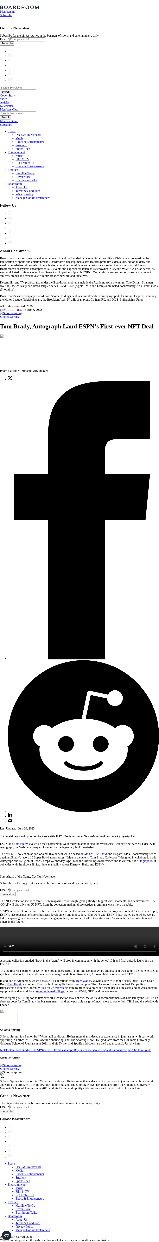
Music (19, 155)
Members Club (9, 109)
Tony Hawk (14, 984)
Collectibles (57, 1050)
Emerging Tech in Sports (136, 1050)
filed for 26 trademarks (54, 987)
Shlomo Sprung (9, 316)
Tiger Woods (83, 980)
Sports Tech (23, 148)
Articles (5, 102)
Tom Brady (21, 843)
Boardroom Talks (26, 180)
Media (19, 138)
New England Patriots (107, 1050)
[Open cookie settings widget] (6, 1235)
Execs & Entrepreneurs (30, 141)
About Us (22, 187)
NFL (3, 1050)
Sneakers (21, 145)
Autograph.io (144, 861)
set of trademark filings (50, 991)
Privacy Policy (24, 194)
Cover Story (7, 95)
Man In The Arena (95, 854)
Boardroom (15, 183)
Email (5, 39)
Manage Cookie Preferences (33, 197)
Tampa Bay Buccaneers (79, 1050)
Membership (7, 11)
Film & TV (22, 159)
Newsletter (6, 106)
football (10, 1050)
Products (13, 169)
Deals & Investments (28, 134)
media (46, 1050)
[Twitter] (2, 1077)
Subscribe (6, 15)
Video (3, 99)
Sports (12, 131)
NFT (32, 1050)
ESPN (39, 1050)
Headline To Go (25, 173)
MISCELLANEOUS (13, 309)
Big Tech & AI (25, 162)
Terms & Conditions (28, 190)
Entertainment (16, 152)
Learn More (8, 894)
